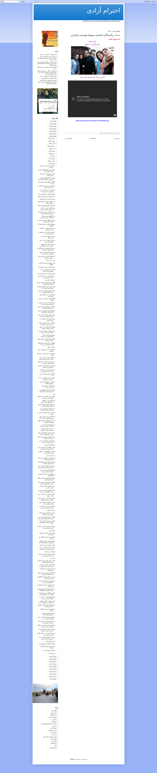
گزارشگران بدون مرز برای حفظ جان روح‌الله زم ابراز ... (46, 573)
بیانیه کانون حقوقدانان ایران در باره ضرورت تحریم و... (47, 441)
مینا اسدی (54, 734)
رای (54, 394)
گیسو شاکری (53, 747)
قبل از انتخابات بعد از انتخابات (47, 545)
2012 (54, 674)
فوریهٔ (53, 163)
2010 (54, 679)
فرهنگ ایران (53, 728)
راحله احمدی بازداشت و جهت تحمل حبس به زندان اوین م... (46, 565)
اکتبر (53, 143)
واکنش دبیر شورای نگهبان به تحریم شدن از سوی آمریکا (47, 390)
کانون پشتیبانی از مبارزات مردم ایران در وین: (46, 494)
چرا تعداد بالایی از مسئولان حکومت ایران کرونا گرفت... (47, 245)
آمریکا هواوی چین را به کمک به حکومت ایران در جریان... (47, 597)
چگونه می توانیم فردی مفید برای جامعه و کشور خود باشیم (46, 482)
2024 (54, 126)
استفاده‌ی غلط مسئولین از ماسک (46, 205)
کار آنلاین (54, 741)
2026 (54, 121)
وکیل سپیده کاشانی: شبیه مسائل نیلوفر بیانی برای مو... (46, 397)
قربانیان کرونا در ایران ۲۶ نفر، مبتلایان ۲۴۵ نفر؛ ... (47, 241)
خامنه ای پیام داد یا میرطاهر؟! (47, 199)
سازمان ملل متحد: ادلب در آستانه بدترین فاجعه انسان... (46, 527)
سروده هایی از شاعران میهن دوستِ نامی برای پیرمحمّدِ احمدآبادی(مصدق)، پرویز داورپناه (47, 63)
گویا (56, 745)
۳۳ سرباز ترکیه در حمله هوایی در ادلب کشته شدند (46, 232)
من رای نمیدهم (51, 510)
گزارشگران (53, 743)
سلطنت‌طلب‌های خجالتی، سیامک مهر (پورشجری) (46, 478)
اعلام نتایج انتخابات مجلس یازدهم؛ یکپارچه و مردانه (46, 339)
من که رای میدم (51, 455)
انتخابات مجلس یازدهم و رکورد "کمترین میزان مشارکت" (47, 323)
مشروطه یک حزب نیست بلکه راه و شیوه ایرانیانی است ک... (46, 303)
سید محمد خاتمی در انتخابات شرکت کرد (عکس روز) (47, 370)
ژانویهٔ (53, 653)
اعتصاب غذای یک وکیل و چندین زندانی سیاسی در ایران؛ (47, 630)
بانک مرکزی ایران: (50, 641)
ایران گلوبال (53, 715)
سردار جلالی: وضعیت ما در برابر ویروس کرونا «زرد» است (46, 315)
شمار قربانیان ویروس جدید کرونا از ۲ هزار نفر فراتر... (46, 437)
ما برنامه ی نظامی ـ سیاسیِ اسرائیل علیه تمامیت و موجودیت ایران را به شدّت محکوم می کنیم (47, 72)
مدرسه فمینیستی (52, 730)
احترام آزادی (103, 10)
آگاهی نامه (54, 710)
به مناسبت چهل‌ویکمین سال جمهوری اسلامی (47, 382)
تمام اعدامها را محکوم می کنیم (48, 76)
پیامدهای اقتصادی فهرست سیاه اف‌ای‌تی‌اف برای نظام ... (46, 311)
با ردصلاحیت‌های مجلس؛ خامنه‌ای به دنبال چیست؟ (46, 605)
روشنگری (54, 721)
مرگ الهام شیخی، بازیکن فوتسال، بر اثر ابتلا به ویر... (47, 216)
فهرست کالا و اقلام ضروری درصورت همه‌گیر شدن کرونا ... (46, 178)
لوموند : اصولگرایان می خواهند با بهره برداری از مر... (46, 452)
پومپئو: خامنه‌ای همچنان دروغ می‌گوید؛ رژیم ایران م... (47, 253)
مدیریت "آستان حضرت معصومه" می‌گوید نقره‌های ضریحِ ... (46, 212)
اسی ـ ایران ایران (50, 260)
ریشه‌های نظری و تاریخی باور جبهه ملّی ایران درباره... (47, 470)
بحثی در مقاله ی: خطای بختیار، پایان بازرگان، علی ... (47, 503)
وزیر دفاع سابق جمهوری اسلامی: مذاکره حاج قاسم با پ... (46, 405)
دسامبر (53, 138)
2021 (54, 134)
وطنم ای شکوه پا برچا (49, 650)
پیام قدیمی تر (68, 138)
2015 (54, 666)
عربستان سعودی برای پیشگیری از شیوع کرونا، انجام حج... (46, 249)
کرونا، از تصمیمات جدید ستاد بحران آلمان (47, 174)
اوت (53, 148)
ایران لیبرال (53, 713)
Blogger (72, 759)
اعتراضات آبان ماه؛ (50, 280)
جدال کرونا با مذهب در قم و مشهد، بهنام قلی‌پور (47, 270)
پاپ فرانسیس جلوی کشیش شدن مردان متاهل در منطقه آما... (46, 589)
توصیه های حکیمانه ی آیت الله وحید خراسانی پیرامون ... (47, 327)
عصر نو (55, 726)
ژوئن (53, 153)
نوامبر (53, 141)
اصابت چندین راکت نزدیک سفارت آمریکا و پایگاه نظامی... (46, 561)
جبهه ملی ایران (53, 717)
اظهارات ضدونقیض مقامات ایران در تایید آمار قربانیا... (46, 307)
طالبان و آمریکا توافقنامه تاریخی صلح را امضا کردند (46, 170)
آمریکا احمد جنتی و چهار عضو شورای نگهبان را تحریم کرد (47, 417)
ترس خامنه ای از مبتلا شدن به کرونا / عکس (47, 319)
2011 (54, 676)
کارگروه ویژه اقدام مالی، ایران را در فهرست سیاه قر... (46, 366)
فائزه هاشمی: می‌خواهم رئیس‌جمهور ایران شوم (48, 401)
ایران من (52, 558)
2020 (54, 136)
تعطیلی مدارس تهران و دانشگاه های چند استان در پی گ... (46, 343)
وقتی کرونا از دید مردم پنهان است (46, 273)
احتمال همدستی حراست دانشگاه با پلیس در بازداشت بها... (46, 625)
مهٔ (54, 156)
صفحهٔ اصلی (93, 138)
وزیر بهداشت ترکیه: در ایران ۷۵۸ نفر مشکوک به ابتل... (46, 362)
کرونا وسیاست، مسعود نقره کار (46, 194)
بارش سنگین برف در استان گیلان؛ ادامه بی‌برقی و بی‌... (46, 634)
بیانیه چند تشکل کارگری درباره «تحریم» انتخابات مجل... (47, 638)
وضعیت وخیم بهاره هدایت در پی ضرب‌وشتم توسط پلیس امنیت (46, 517)
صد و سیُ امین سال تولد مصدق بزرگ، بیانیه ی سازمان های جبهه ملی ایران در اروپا (47, 58)
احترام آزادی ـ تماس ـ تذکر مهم (48, 54)
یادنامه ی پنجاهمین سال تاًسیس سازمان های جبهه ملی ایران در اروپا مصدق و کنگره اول (47, 82)
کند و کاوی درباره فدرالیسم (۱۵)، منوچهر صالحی (46, 202)
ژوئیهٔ (53, 151)
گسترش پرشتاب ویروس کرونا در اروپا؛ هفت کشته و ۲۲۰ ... (46, 287)
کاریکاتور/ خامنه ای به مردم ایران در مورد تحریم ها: (46, 257)
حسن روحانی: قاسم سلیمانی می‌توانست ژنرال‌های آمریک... (46, 601)
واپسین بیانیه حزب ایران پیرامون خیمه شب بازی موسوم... (46, 499)
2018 (54, 659)
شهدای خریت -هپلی (50, 551)
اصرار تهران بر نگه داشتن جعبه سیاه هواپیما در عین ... (47, 581)
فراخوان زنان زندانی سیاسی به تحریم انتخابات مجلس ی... (47, 507)
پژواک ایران (53, 739)
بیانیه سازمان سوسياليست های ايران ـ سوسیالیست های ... (46, 433)
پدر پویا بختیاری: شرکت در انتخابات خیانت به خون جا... (47, 425)
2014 (54, 669)
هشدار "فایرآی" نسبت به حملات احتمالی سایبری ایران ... (46, 554)
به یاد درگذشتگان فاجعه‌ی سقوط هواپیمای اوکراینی (46, 421)
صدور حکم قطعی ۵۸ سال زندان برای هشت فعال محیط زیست (46, 466)
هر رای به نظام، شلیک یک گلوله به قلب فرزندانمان (46, 577)
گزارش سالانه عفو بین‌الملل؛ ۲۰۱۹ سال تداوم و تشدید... (46, 462)
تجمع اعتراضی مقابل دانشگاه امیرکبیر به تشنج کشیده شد (47, 541)
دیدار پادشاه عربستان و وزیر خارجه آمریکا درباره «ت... (47, 409)
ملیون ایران (54, 732)
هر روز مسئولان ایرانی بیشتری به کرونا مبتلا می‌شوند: (46, 220)
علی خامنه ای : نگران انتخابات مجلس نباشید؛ (47, 486)
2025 (54, 124)
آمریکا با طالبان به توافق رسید (47, 644)
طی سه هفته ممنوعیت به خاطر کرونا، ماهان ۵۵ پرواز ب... (46, 291)
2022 (54, 131)
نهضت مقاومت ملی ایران (50, 737)
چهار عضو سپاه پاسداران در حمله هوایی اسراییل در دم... (46, 617)
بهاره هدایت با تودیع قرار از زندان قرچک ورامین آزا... (46, 458)
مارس (53, 161)
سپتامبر (52, 146)
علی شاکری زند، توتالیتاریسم (49, 78)
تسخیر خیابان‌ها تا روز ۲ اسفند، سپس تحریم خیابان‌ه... (47, 513)
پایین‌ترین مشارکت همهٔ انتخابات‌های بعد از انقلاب (47, 335)
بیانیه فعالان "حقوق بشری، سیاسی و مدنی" (48, 386)
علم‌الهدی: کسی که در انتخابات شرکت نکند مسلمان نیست (47, 358)
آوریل (53, 158)
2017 (54, 661)
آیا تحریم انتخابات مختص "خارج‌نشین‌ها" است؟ (48, 613)
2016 (54, 664)
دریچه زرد (54, 719)
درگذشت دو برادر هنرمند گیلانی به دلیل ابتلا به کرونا (46, 186)
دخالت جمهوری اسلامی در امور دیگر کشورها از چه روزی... (47, 490)
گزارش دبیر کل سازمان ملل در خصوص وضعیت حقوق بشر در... (46, 522)
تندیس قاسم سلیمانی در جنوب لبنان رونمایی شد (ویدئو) (47, 548)
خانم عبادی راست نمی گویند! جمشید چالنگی (47, 228)
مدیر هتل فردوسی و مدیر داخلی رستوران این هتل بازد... (46, 621)
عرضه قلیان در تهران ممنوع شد (46, 267)
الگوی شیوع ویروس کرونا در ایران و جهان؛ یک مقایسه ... (46, 283)
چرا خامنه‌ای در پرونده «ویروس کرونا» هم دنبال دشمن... (47, 331)
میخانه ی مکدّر (51, 347)
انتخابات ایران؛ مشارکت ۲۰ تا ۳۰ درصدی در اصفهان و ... (46, 378)
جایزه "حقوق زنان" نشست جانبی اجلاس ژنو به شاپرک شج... (46, 448)
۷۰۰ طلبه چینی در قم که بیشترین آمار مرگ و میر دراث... (46, 276)
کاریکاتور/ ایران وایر (50, 445)
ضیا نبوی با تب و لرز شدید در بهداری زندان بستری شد (47, 190)
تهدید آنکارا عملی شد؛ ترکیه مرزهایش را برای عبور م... (47, 208)
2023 (54, 129)
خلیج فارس (52, 530)
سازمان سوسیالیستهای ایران (49, 723)
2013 (54, 671)
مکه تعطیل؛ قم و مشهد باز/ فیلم (46, 196)
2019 (54, 656)
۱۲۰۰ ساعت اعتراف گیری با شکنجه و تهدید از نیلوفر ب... (47, 429)
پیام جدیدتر (117, 138)
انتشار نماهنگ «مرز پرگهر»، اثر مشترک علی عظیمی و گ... (46, 593)
